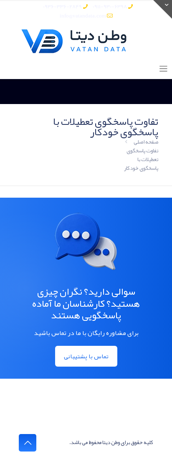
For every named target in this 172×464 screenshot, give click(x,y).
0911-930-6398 (110, 6)
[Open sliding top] (162, 9)
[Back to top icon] (27, 443)
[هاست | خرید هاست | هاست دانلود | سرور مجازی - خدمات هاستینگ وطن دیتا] (86, 41)
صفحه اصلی (146, 141)
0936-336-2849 (62, 6)
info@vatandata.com (83, 15)
